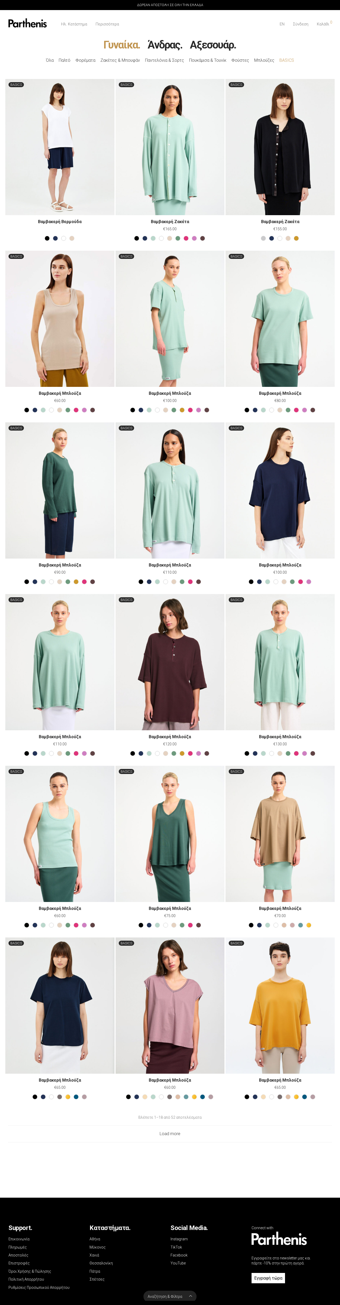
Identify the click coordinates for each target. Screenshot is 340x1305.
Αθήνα (95, 1239)
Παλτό (64, 60)
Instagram (179, 1239)
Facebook (179, 1255)
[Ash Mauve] (84, 1097)
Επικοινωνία (18, 1239)
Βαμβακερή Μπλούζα (60, 393)
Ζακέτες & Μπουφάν (120, 60)
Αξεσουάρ (212, 45)
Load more (170, 1133)
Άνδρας (164, 45)
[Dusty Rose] (292, 925)
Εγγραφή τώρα (268, 1278)
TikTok (176, 1247)
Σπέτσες (97, 1279)
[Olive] (296, 238)
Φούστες (240, 60)
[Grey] (59, 1097)
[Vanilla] (145, 1097)
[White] (63, 238)
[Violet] (194, 238)
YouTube (178, 1263)
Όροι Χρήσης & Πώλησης (29, 1271)
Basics (286, 60)
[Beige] (72, 238)
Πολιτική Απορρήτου (26, 1279)
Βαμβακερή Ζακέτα (170, 221)
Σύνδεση (300, 24)
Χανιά (94, 1255)
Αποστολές (18, 1255)
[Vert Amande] (153, 238)
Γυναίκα (120, 45)
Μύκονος (98, 1247)
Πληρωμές (17, 1247)
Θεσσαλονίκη (101, 1263)
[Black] (47, 238)
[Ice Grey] (263, 238)
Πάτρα (95, 1271)
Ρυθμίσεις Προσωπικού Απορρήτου (39, 1287)
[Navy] (55, 238)
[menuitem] (282, 24)
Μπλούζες (264, 60)
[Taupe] (284, 925)
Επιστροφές (19, 1263)
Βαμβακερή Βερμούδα (60, 221)
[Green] (178, 238)
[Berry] (186, 238)
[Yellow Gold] (308, 925)
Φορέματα (85, 60)
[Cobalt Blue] (76, 1097)
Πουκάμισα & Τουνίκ (207, 60)
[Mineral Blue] (300, 925)
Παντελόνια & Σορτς (164, 60)
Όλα (50, 60)
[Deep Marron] (202, 238)
